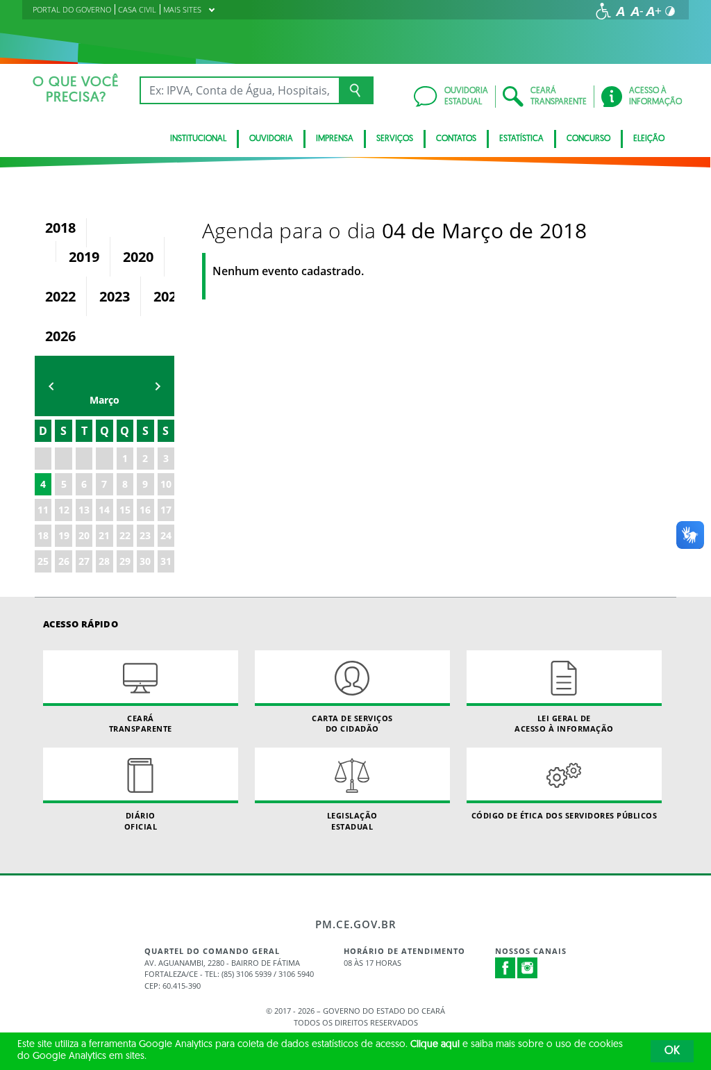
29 (125, 561)
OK (672, 1051)
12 (63, 509)
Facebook (505, 967)
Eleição (648, 139)
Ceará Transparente (140, 723)
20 (84, 535)
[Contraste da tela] (670, 11)
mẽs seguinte (157, 386)
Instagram (527, 967)
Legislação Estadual (352, 820)
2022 (60, 296)
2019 (84, 256)
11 (43, 509)
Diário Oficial (141, 820)
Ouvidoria (271, 139)
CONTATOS (456, 139)
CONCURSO (588, 139)
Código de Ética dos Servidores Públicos (564, 815)
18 (43, 535)
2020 (138, 256)
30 (145, 561)
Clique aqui (435, 1044)
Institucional (198, 139)
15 (125, 509)
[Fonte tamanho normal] (620, 11)
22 (125, 535)
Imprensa (334, 139)
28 (104, 561)
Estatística (521, 139)
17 (166, 509)
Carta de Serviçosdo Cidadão (352, 723)
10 (166, 484)
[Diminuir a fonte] (636, 11)
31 (166, 561)
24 (166, 535)
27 (84, 561)
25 (43, 561)
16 (145, 509)
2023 (114, 296)
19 (63, 535)
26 (63, 561)
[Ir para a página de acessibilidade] (603, 11)
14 (104, 509)
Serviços (394, 139)
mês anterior (51, 386)
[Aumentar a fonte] (653, 11)
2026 (60, 336)
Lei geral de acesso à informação (564, 723)
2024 (168, 296)
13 (84, 509)
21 (104, 535)
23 (145, 535)
